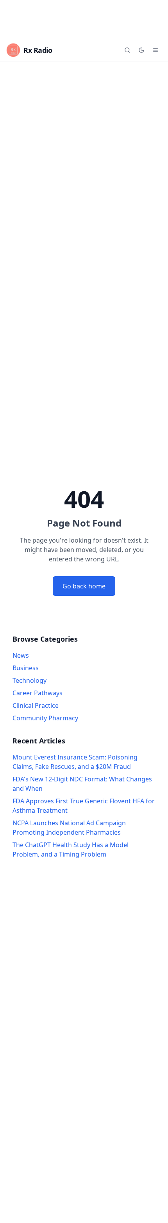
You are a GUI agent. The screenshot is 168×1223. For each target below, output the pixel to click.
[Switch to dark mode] (141, 50)
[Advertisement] (84, 19)
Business (26, 668)
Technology (29, 680)
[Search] (127, 50)
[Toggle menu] (155, 50)
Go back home (84, 586)
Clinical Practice (36, 705)
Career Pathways (38, 693)
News (21, 655)
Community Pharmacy (45, 718)
